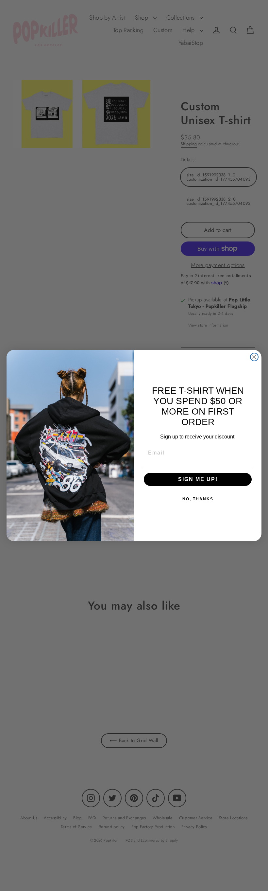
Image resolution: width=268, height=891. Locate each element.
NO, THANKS (197, 499)
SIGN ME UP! (198, 479)
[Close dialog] (254, 357)
